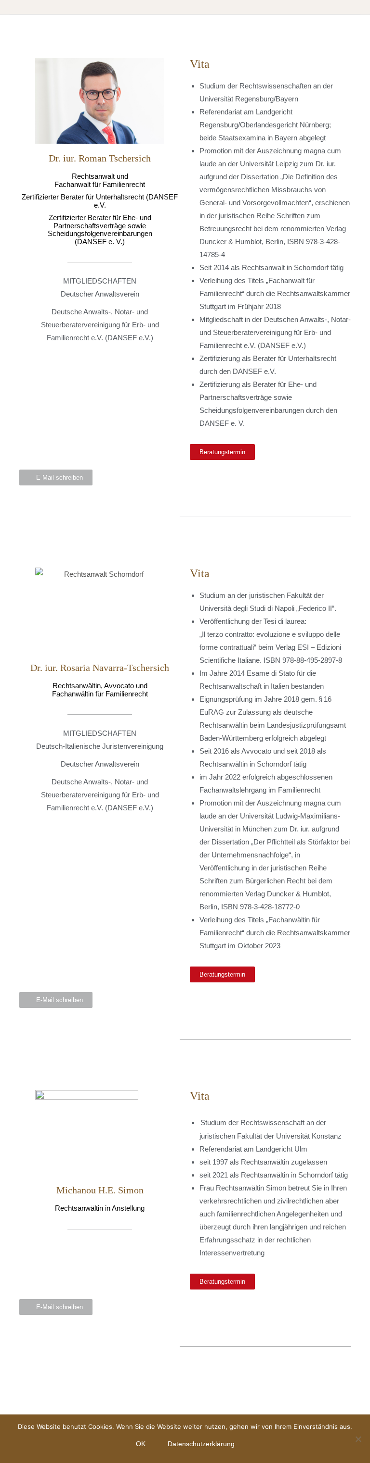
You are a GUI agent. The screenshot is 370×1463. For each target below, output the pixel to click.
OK (140, 1444)
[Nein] (358, 1439)
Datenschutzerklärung (201, 1444)
